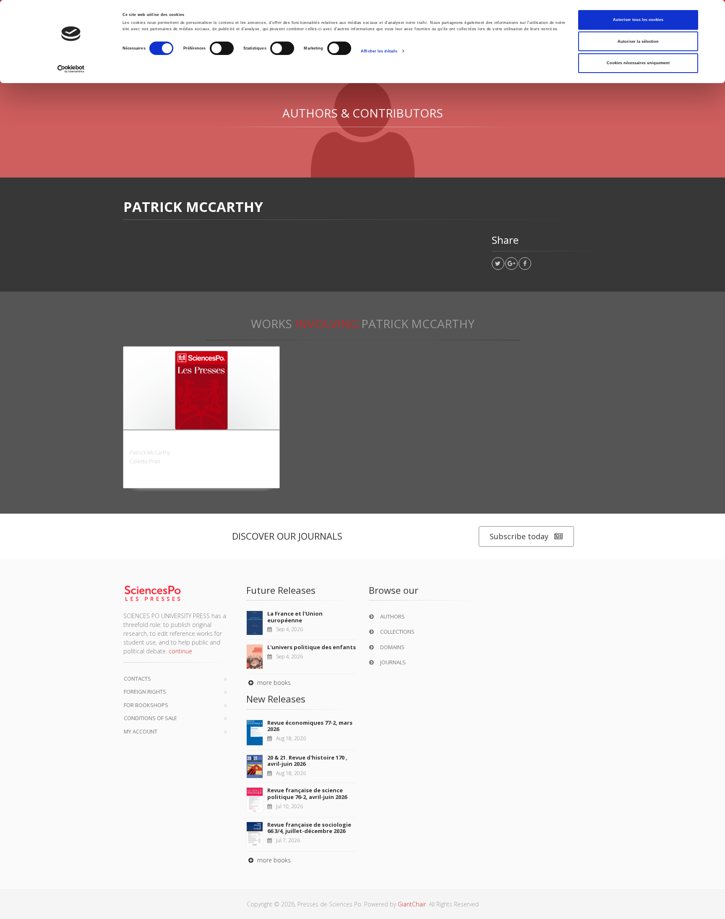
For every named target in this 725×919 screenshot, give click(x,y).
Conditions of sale (150, 718)
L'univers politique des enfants (311, 647)
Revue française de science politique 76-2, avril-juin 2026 (307, 793)
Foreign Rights (145, 691)
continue (180, 651)
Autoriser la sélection (638, 41)
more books (273, 683)
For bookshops (146, 705)
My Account (140, 731)
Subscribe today (519, 536)
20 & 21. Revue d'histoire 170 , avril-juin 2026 (307, 761)
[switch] (222, 48)
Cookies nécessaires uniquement (638, 63)
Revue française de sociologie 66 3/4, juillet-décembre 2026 (309, 828)
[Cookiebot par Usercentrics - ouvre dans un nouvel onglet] (71, 69)
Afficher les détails (379, 51)
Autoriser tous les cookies (638, 20)
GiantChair (412, 904)
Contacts (137, 678)
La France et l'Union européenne (295, 617)
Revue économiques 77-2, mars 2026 (309, 726)
